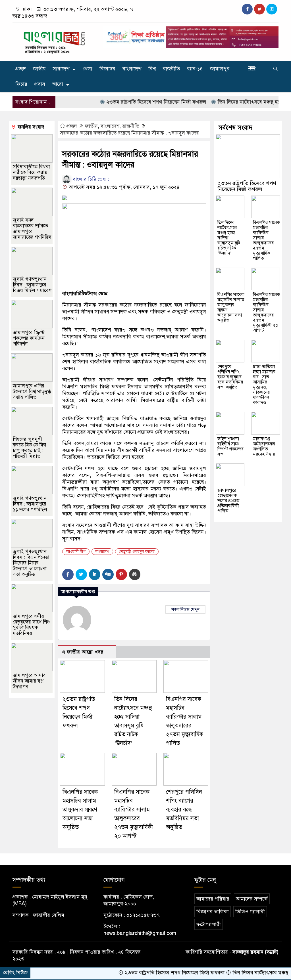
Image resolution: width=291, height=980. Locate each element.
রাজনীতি (171, 69)
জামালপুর (220, 69)
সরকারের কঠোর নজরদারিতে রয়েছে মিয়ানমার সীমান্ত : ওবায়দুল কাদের (129, 133)
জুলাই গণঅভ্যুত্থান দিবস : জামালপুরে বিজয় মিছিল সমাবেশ (32, 284)
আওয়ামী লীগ (76, 551)
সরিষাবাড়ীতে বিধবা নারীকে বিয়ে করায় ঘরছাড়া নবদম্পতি (31, 172)
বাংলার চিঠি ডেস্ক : (90, 179)
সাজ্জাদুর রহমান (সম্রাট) (255, 952)
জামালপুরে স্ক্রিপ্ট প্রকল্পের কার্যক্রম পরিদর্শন (29, 338)
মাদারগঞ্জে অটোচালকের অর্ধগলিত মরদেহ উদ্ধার (264, 446)
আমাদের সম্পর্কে (252, 899)
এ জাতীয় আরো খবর (83, 652)
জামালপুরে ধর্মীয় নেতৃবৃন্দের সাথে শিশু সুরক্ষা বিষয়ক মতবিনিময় (31, 624)
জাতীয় (39, 69)
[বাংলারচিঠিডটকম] (55, 40)
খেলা (87, 69)
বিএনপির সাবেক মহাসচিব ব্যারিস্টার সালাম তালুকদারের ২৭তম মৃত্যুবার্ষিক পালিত (266, 240)
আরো (57, 84)
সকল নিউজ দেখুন (185, 609)
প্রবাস (39, 84)
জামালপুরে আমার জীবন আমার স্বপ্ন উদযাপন (29, 681)
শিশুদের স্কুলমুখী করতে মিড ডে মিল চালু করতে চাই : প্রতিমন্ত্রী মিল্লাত (29, 447)
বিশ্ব (152, 69)
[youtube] (271, 9)
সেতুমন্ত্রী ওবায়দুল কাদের (137, 551)
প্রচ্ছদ (20, 69)
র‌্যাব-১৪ (195, 69)
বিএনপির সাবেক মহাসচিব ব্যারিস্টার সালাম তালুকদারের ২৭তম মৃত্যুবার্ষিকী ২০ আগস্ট (266, 312)
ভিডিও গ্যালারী (250, 911)
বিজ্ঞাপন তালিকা (212, 911)
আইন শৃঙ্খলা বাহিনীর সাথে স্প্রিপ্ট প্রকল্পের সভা (230, 446)
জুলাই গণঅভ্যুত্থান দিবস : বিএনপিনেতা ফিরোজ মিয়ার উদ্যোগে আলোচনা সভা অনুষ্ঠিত (31, 563)
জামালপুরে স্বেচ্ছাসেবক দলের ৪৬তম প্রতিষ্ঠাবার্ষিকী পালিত (228, 501)
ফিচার (21, 84)
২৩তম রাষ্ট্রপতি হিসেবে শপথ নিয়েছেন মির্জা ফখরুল (141, 102)
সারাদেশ (61, 69)
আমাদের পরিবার (212, 899)
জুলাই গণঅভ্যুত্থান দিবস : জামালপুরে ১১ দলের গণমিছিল (30, 504)
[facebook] (247, 9)
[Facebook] (68, 574)
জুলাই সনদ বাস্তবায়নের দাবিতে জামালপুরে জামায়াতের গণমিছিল (32, 228)
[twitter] (259, 9)
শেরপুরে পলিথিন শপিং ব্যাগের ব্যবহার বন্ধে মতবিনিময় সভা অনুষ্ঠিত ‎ (184, 809)
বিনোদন (107, 69)
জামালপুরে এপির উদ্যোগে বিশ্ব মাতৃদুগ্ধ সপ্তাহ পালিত (32, 391)
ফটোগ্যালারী (208, 924)
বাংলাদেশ (131, 69)
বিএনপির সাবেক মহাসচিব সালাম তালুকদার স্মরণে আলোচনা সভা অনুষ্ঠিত (80, 809)
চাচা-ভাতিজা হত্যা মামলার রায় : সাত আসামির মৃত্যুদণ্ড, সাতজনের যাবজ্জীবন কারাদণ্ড (264, 384)
